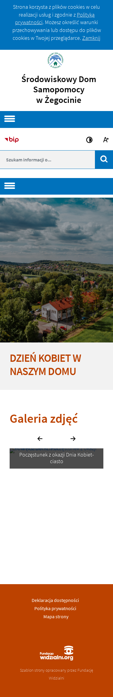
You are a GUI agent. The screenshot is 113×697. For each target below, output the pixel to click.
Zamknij (91, 37)
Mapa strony (55, 616)
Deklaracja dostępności (55, 600)
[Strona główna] (56, 59)
